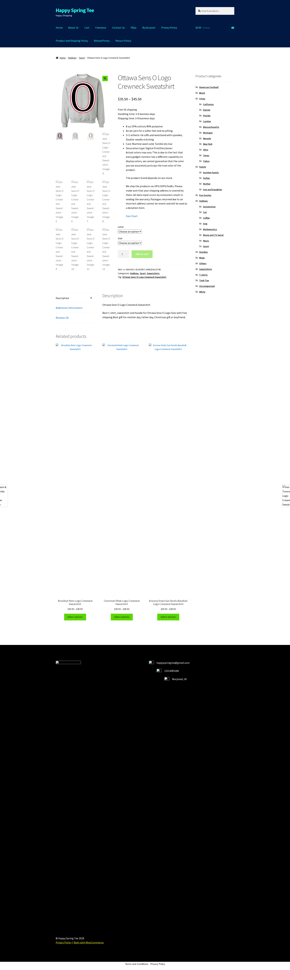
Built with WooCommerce (89, 942)
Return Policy (123, 40)
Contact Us (118, 27)
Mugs (202, 257)
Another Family (211, 172)
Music (206, 240)
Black (202, 92)
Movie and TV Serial (213, 235)
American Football (209, 87)
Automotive (209, 206)
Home (59, 27)
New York (207, 143)
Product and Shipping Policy (72, 40)
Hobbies (72, 57)
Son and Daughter (212, 189)
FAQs (133, 27)
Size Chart (132, 216)
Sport (82, 57)
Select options (75, 616)
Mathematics (210, 229)
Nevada (207, 138)
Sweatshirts (153, 273)
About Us (73, 27)
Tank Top (204, 280)
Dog (205, 223)
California (208, 104)
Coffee (206, 217)
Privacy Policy (169, 27)
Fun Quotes (205, 195)
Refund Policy (102, 40)
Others (202, 263)
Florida (206, 115)
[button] (105, 78)
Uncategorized (207, 286)
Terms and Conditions (136, 964)
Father (206, 178)
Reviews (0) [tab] (62, 317)
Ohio (205, 149)
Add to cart (142, 254)
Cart (86, 27)
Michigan (208, 132)
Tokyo (206, 161)
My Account (148, 27)
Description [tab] (62, 298)
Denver (206, 109)
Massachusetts (211, 127)
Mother (206, 183)
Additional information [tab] (69, 307)
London (207, 121)
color (121, 226)
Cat (205, 212)
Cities (202, 98)
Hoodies (203, 252)
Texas (206, 155)
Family (202, 166)
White (202, 291)
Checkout (100, 27)
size (120, 238)
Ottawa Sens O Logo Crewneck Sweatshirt (144, 277)
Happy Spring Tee (75, 10)
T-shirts (203, 274)
